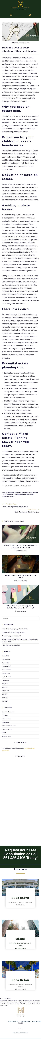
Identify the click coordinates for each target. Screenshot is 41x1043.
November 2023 (6, 670)
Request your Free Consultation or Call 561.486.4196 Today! (20, 854)
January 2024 (6, 663)
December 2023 (6, 666)
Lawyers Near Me (20, 1022)
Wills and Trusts (6, 736)
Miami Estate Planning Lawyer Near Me (18, 494)
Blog (33, 1021)
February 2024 (6, 659)
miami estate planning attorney (15, 492)
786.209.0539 (20, 756)
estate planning (26, 485)
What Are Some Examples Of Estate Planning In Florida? (20, 607)
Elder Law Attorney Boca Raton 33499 (20, 576)
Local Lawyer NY (20, 1023)
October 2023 (6, 673)
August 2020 (5, 690)
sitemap (20, 1028)
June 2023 (5, 687)
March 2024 (5, 656)
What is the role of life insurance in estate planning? (20, 546)
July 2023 (4, 683)
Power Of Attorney (7, 729)
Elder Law (5, 715)
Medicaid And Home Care (9, 725)
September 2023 (6, 677)
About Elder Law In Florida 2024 (11, 645)
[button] (11, 14)
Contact (38, 1021)
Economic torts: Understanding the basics (13, 632)
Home (10, 1021)
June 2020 (5, 697)
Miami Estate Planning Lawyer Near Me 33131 (15, 629)
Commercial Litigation (12, 485)
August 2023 (5, 680)
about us (15, 1021)
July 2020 (4, 694)
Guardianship (5, 722)
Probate (4, 732)
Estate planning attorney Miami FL (11, 636)
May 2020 (5, 701)
